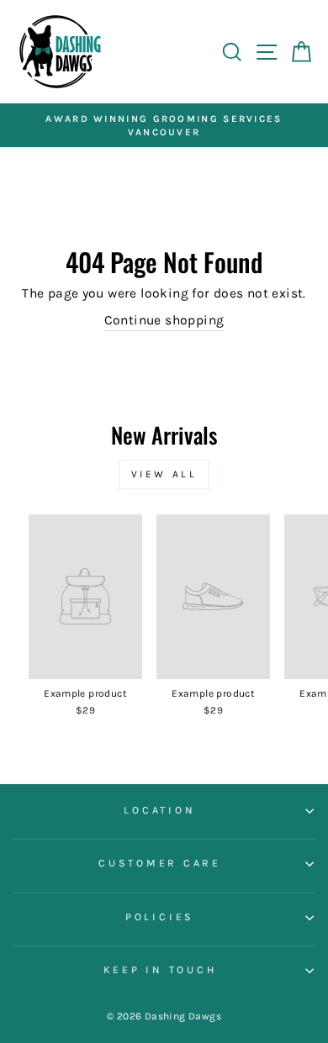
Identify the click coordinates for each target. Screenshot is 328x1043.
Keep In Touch (160, 970)
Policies (159, 917)
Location (159, 810)
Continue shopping (164, 320)
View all (164, 474)
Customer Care (159, 863)
